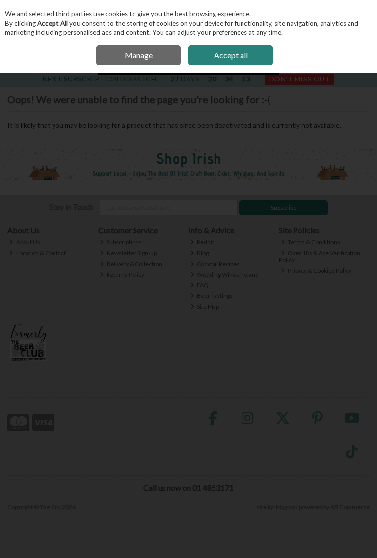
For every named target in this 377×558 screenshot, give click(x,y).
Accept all (231, 55)
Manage (139, 55)
